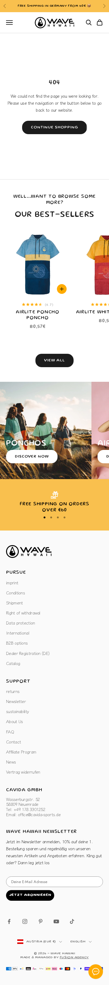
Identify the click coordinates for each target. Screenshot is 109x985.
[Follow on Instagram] (25, 921)
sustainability (17, 711)
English (78, 941)
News (11, 762)
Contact (13, 742)
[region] (54, 502)
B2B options (17, 643)
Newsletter (16, 701)
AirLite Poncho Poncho (37, 315)
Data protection (20, 623)
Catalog (13, 663)
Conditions (15, 593)
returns (12, 691)
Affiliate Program (21, 752)
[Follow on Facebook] (9, 921)
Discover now (32, 456)
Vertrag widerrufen (23, 772)
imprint (12, 583)
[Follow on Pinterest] (41, 921)
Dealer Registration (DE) (27, 653)
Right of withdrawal (23, 613)
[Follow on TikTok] (72, 921)
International (17, 633)
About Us (14, 721)
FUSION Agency (74, 957)
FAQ (10, 732)
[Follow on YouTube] (56, 921)
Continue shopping (54, 127)
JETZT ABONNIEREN (30, 895)
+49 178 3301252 (74, 6)
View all (54, 360)
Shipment (14, 603)
